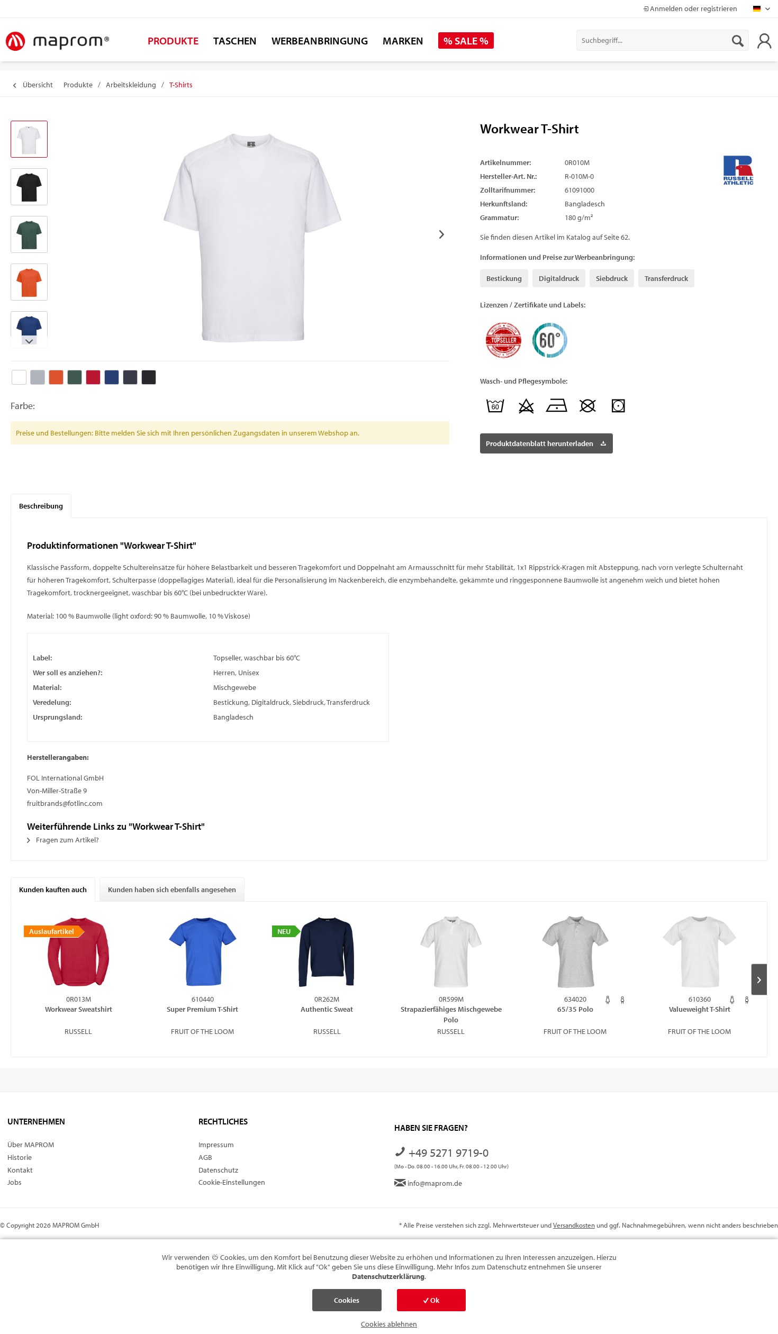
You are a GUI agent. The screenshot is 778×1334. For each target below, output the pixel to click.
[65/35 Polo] (575, 952)
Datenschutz (218, 1170)
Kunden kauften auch (53, 889)
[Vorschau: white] (29, 139)
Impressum (216, 1144)
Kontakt (20, 1170)
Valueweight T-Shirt (699, 1009)
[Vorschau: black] (29, 186)
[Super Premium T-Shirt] (203, 952)
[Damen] (607, 999)
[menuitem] (662, 40)
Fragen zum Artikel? (66, 840)
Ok (434, 1300)
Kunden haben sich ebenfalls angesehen (172, 889)
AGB (205, 1157)
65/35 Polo (575, 1009)
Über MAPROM (30, 1144)
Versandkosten (574, 1225)
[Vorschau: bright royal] (29, 329)
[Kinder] (622, 999)
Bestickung (504, 278)
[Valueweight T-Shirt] (699, 952)
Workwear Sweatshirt (78, 1009)
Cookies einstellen (347, 1303)
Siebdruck (612, 278)
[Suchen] (738, 40)
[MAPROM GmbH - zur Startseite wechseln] (57, 41)
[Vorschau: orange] (29, 282)
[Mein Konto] (764, 40)
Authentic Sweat (327, 1009)
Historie (19, 1157)
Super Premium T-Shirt (202, 1009)
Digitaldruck (559, 278)
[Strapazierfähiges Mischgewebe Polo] (451, 952)
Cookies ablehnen (389, 1324)
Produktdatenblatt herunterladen (539, 443)
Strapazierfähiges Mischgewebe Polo (451, 1014)
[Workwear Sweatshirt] (78, 952)
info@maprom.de (434, 1183)
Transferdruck (666, 278)
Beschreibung (41, 506)
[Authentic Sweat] (327, 952)
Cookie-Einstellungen (231, 1182)
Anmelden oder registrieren (692, 8)
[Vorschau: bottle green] (29, 234)
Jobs (14, 1182)
